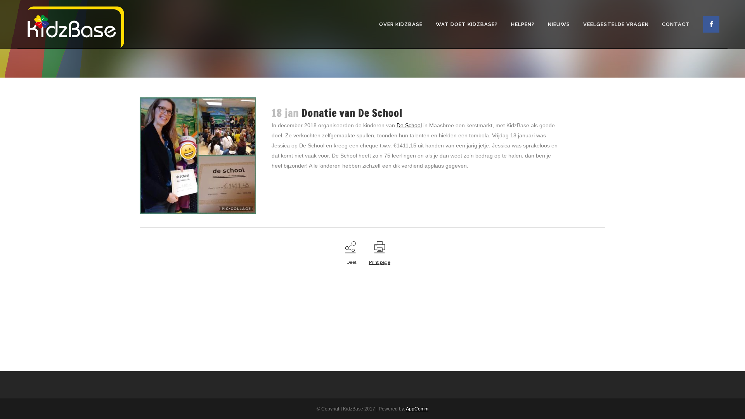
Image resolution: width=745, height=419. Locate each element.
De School (409, 125)
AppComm (417, 409)
